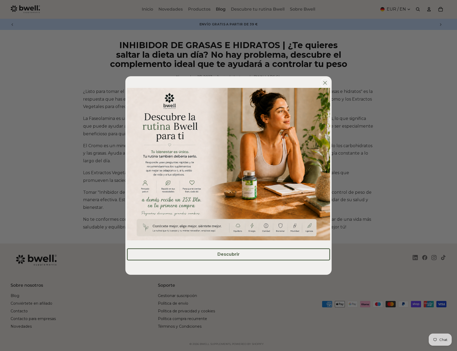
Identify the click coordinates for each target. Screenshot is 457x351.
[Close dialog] (325, 83)
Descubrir (228, 254)
